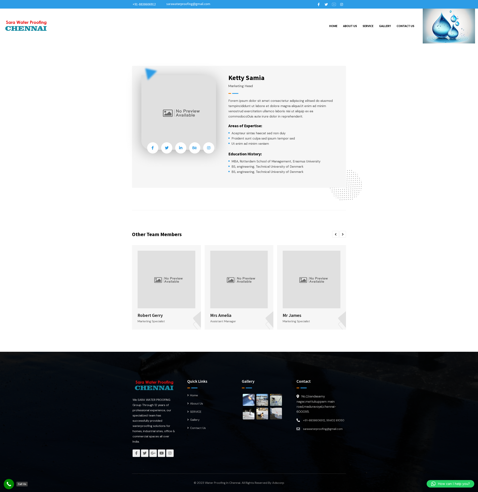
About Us (350, 26)
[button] (335, 234)
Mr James (292, 315)
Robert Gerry (150, 315)
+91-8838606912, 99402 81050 (323, 420)
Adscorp (278, 483)
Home (333, 26)
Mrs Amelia (220, 315)
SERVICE (368, 26)
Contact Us (405, 26)
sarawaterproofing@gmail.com (188, 4)
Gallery (385, 26)
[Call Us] (9, 484)
